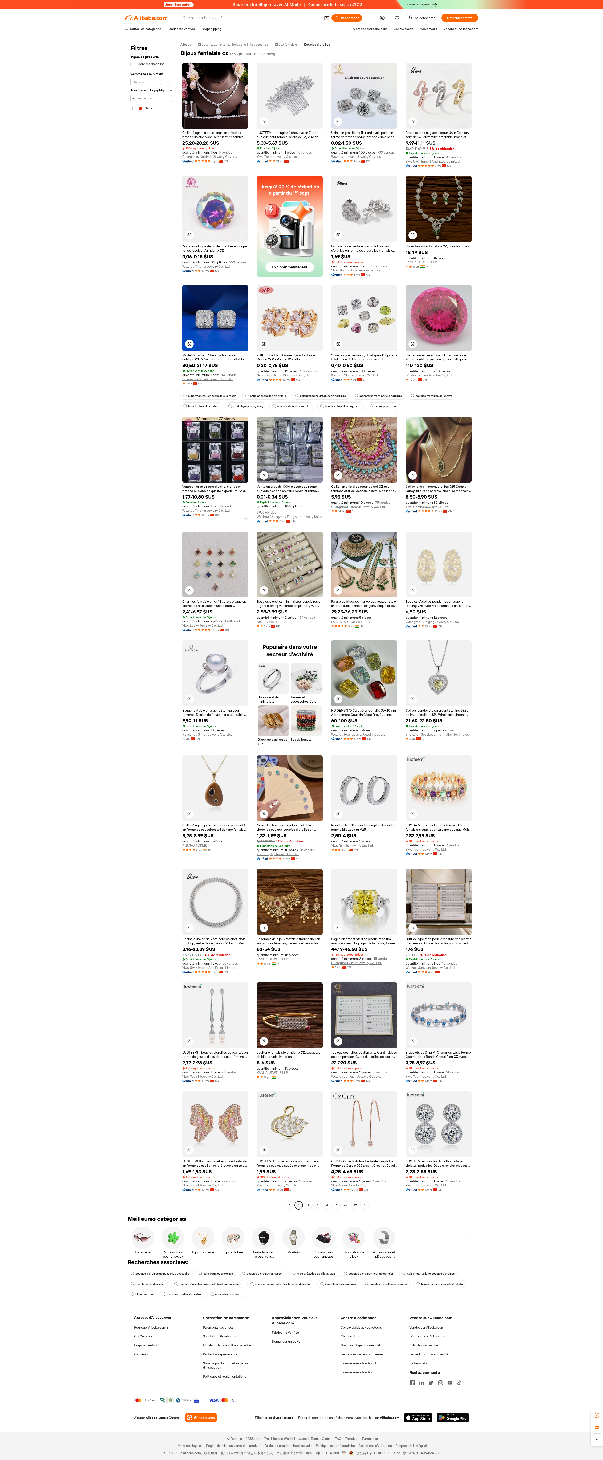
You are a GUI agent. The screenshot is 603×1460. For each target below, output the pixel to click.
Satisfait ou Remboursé (220, 1336)
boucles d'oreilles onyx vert (343, 406)
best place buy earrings (340, 1284)
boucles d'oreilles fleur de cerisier (371, 1273)
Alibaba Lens (156, 1417)
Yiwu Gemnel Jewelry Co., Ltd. (427, 507)
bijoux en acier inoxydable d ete (442, 1284)
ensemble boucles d (228, 1294)
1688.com (253, 1438)
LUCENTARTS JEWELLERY (351, 622)
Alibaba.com (389, 1417)
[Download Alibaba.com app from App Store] (418, 1417)
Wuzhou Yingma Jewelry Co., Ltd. (206, 266)
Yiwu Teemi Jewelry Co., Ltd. (277, 157)
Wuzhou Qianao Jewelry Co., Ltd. (355, 375)
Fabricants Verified (285, 1332)
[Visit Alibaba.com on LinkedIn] (421, 1383)
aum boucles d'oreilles (218, 1273)
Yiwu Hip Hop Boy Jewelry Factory (356, 270)
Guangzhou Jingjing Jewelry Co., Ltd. (432, 622)
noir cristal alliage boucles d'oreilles (431, 1273)
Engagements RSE (147, 1345)
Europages (370, 1438)
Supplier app (283, 1417)
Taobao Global (321, 1438)
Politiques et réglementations (224, 1376)
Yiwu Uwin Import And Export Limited (433, 161)
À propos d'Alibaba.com (152, 1317)
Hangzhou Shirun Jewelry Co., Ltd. (207, 734)
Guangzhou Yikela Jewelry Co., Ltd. (207, 379)
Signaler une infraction (357, 1372)
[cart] (397, 18)
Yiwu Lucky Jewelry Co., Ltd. (202, 625)
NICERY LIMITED (269, 622)
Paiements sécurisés (218, 1327)
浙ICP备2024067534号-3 (421, 1453)
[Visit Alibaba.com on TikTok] (459, 1383)
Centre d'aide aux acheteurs (361, 1327)
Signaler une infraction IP (359, 1363)
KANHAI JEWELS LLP (421, 262)
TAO (338, 1438)
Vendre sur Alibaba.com (426, 1327)
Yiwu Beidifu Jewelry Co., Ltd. (352, 845)
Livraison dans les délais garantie (227, 1345)
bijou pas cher (144, 1294)
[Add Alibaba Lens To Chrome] (201, 1417)
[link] (597, 1415)
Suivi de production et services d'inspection (225, 1365)
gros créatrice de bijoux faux (316, 1273)
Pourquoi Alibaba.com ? (151, 1327)
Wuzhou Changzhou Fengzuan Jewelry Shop (289, 517)
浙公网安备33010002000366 (378, 1453)
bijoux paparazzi (385, 406)
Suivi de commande (423, 1345)
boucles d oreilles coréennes (388, 1284)
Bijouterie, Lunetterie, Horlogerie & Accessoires (233, 44)
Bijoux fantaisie (286, 44)
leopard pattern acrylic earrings (380, 395)
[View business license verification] (344, 1453)
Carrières (141, 1354)
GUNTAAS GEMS (194, 845)
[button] (327, 18)
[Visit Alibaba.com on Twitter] (431, 1383)
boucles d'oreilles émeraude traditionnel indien (210, 1284)
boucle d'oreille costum (203, 406)
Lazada (302, 1438)
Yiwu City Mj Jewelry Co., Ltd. (278, 854)
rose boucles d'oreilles (150, 1284)
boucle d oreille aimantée (184, 1294)
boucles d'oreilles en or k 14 (268, 395)
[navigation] (151, 625)
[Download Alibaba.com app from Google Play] (453, 1417)
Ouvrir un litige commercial (360, 1345)
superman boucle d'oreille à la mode (212, 395)
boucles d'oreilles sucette (294, 406)
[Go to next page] (364, 1205)
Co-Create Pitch (146, 1336)
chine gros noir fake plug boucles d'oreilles (283, 1284)
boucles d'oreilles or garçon (265, 1273)
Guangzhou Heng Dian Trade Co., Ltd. (284, 375)
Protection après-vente (220, 1354)
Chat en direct (351, 1336)
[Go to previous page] (289, 1205)
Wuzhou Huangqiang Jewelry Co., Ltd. (358, 734)
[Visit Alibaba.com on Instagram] (440, 1383)
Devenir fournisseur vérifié (428, 1354)
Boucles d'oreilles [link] (317, 44)
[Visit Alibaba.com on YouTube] (450, 1383)
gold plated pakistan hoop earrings (323, 395)
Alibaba (185, 44)
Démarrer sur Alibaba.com (428, 1336)
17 (355, 1205)
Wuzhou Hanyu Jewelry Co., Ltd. (429, 375)
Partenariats (418, 1363)
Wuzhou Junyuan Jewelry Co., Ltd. (356, 157)
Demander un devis (286, 1341)
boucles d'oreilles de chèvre (434, 395)
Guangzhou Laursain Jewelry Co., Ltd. (358, 507)
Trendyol (351, 1438)
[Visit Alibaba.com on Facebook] (412, 1383)
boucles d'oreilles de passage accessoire (162, 1273)
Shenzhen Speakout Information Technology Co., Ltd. (439, 734)
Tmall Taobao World (278, 1438)
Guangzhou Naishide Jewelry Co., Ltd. (209, 157)
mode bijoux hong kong (248, 406)
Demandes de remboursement (363, 1354)
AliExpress (234, 1438)
